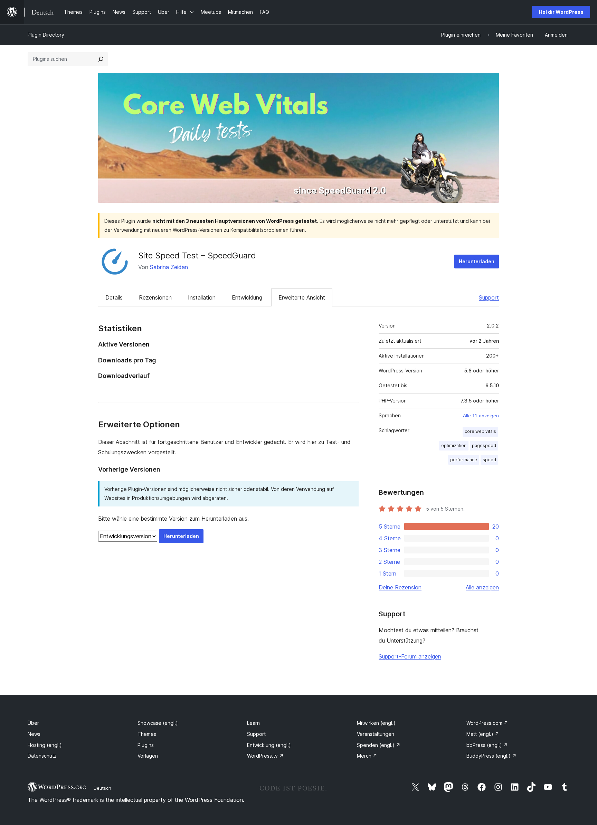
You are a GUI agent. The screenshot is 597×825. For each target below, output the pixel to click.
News (34, 734)
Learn (253, 723)
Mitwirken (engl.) (376, 723)
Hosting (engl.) (45, 745)
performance (463, 459)
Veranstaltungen (375, 734)
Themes (147, 734)
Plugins (146, 745)
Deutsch (102, 788)
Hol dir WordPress (561, 12)
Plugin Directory (46, 35)
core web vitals (480, 431)
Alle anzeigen (482, 587)
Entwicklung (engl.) (269, 745)
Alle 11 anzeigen (481, 415)
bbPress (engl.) (487, 745)
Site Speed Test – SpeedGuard (197, 255)
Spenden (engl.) (378, 745)
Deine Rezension (400, 587)
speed (489, 459)
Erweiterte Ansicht (301, 297)
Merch (367, 756)
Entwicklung (247, 297)
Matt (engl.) (482, 734)
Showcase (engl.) (158, 723)
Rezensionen (155, 297)
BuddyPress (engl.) (491, 756)
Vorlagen (148, 756)
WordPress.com (487, 723)
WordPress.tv (265, 756)
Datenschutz (42, 756)
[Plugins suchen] (101, 59)
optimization (453, 445)
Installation (202, 297)
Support (489, 297)
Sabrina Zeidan (169, 267)
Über (33, 723)
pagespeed (484, 445)
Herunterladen (476, 261)
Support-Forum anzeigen (410, 656)
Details (114, 297)
